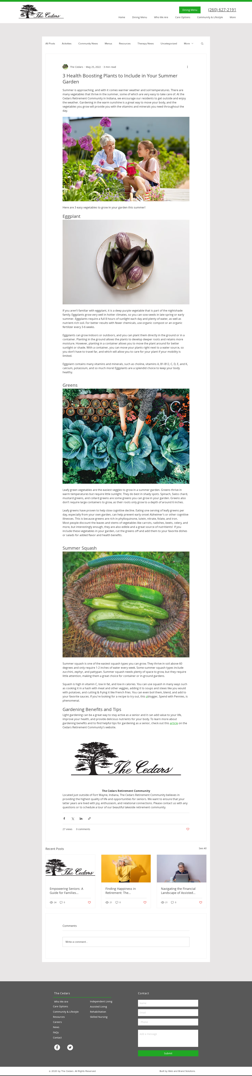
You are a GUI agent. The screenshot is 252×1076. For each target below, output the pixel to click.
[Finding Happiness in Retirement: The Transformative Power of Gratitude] (126, 868)
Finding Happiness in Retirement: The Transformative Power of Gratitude (123, 891)
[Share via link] (89, 818)
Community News (88, 43)
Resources (125, 43)
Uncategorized (169, 43)
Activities (66, 43)
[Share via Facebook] (64, 818)
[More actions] (187, 67)
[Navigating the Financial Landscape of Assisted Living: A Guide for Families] (181, 868)
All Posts (50, 43)
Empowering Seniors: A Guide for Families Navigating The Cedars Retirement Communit (66, 891)
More (187, 43)
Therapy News (145, 43)
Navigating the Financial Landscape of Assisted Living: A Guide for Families (180, 891)
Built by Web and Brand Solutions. (178, 1071)
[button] (202, 43)
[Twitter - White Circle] (70, 1047)
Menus (108, 43)
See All (203, 848)
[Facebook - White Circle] (57, 1047)
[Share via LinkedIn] (81, 818)
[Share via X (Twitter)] (72, 818)
